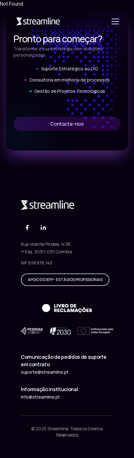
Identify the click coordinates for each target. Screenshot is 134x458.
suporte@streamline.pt (45, 372)
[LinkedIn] (43, 227)
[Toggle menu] (115, 21)
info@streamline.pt (40, 397)
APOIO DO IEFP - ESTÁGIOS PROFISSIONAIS (65, 279)
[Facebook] (27, 227)
